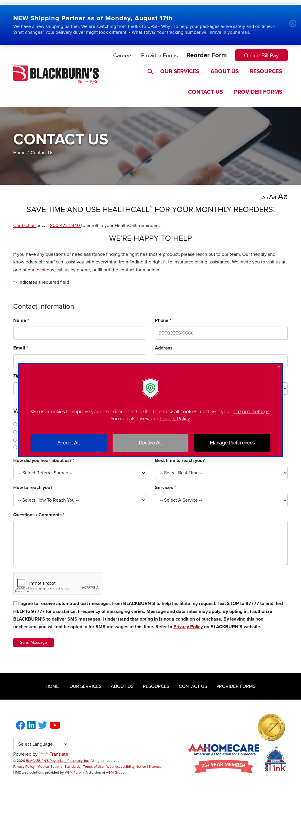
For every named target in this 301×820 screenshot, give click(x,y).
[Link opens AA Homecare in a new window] (223, 772)
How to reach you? (32, 487)
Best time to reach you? (180, 460)
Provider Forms (159, 55)
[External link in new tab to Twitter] (42, 725)
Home (19, 153)
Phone (163, 320)
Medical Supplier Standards (59, 766)
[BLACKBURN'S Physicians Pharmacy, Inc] (56, 82)
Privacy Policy (188, 627)
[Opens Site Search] (147, 70)
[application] (150, 410)
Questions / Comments (39, 515)
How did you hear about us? (43, 460)
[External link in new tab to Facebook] (20, 725)
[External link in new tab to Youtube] (55, 725)
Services (165, 487)
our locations (41, 270)
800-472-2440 (65, 225)
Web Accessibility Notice (126, 766)
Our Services (179, 71)
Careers (123, 55)
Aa (265, 198)
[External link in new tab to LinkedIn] (31, 725)
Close (295, 26)
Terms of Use (93, 766)
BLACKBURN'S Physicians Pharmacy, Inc (57, 761)
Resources (266, 71)
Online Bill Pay (261, 55)
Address (164, 348)
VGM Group (115, 772)
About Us (224, 71)
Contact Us (205, 92)
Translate (59, 754)
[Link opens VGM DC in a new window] (275, 770)
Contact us (24, 225)
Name (21, 320)
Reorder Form (206, 55)
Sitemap (155, 766)
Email (20, 348)
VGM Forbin (74, 772)
